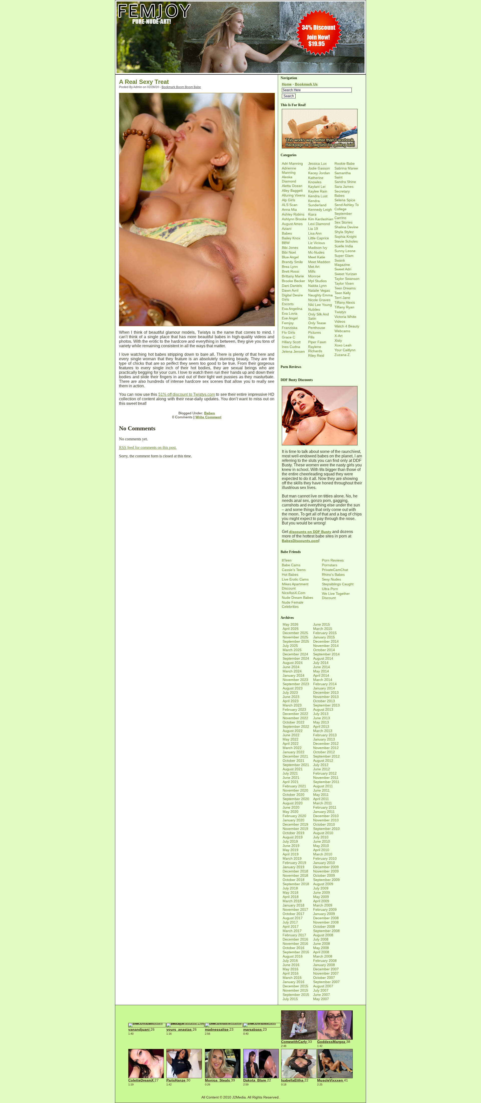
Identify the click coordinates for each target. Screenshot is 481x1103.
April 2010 (321, 850)
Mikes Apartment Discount (295, 586)
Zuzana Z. (342, 355)
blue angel (290, 257)
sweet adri (342, 269)
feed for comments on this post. (148, 447)
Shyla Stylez (344, 232)
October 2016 (293, 948)
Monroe (314, 276)
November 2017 (295, 909)
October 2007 (324, 978)
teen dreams (345, 288)
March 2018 (292, 901)
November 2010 (326, 820)
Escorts (288, 304)
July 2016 (290, 961)
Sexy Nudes (331, 579)
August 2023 (293, 688)
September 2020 (296, 799)
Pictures (314, 332)
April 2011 (321, 799)
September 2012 (326, 756)
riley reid (316, 355)
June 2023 (291, 697)
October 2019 (293, 833)
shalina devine (346, 227)
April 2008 (321, 952)
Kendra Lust (317, 196)
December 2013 (326, 692)
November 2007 (326, 973)
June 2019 (291, 846)
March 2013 (322, 731)
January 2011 (324, 812)
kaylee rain (317, 191)
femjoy (288, 323)
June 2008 (321, 944)
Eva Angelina (292, 309)
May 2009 (321, 897)
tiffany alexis (344, 302)
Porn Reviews (333, 560)
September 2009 (326, 880)
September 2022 (296, 726)
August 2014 (323, 658)
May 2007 (321, 999)
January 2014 (324, 688)
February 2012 (325, 773)
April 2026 (291, 629)
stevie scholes (346, 241)
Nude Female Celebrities (292, 604)
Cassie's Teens (294, 570)
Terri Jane (342, 298)
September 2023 (296, 684)
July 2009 (320, 888)
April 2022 (291, 744)
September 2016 (296, 952)
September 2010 (326, 829)
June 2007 (321, 995)
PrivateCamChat (335, 570)
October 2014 (324, 650)
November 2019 (295, 829)
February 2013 (325, 735)
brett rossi (290, 271)
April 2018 (291, 897)
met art (313, 267)
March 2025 (292, 650)
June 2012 (321, 769)
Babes (209, 413)
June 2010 (321, 841)
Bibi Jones (290, 248)
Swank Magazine (342, 262)
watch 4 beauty (346, 326)
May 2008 (321, 948)
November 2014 (326, 646)
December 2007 (326, 969)
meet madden (319, 262)
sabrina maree (346, 168)
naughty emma (320, 295)
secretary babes (342, 193)
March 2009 (322, 905)
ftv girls (288, 332)
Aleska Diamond (289, 179)
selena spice (344, 200)
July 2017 (290, 922)
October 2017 (293, 914)
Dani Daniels (292, 286)
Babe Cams (291, 565)
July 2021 (290, 773)
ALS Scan (289, 205)
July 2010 (320, 837)
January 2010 (324, 863)
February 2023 (294, 709)
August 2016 (293, 956)
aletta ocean (292, 186)
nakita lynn (317, 286)
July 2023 (290, 692)
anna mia (289, 210)
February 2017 (294, 935)
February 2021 (294, 786)
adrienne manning (289, 170)
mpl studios (317, 281)
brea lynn (290, 267)
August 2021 (293, 769)
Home (287, 84)
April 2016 (291, 973)
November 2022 (295, 718)
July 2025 (290, 646)
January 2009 (324, 914)
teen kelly (342, 293)
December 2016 (295, 939)
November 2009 (326, 871)
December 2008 (326, 918)
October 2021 (293, 761)
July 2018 (290, 888)
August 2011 (323, 786)
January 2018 (293, 905)
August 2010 (323, 833)
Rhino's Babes (333, 575)
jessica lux (317, 163)
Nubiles (314, 309)
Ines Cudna (291, 347)
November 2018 (295, 875)
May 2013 (321, 722)
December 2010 (326, 816)
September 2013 (326, 705)
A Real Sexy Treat (144, 81)
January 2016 (293, 982)
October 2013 (324, 701)
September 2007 (326, 982)
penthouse (316, 328)
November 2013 (326, 697)
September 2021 (296, 765)
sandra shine (345, 182)
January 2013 (324, 739)
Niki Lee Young (320, 305)
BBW (286, 243)
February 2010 (325, 858)
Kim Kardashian (320, 219)
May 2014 (321, 671)
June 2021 (291, 778)
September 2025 (296, 641)
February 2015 (325, 633)
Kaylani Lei (316, 187)
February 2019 (294, 863)
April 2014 (321, 675)
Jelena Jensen (293, 351)
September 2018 (296, 884)
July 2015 (290, 999)
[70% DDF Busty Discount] (319, 444)
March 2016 (292, 978)
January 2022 (293, 752)
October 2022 (293, 722)
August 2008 (323, 935)
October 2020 (293, 795)
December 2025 (295, 633)
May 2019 (290, 850)
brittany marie (293, 276)
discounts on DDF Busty (310, 532)
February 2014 (325, 684)
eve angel (290, 318)
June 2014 (321, 667)
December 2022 (295, 714)
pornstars (329, 565)
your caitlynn (344, 350)
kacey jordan (319, 173)
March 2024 (292, 671)
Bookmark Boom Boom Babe (181, 87)
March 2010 (322, 854)
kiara (312, 214)
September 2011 (326, 782)
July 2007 (320, 990)
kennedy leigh (320, 210)
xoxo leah (342, 345)
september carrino (343, 216)
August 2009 (323, 884)
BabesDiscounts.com (300, 541)
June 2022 (291, 735)
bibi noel (289, 252)
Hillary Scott (291, 342)
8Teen (287, 560)
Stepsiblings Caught (337, 584)
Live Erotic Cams (295, 579)
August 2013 (323, 709)
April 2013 (321, 726)
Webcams (342, 331)
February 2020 (294, 816)
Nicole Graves (319, 300)
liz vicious (316, 243)
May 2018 (290, 892)
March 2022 (292, 748)
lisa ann (315, 233)
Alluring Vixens (293, 195)
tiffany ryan (344, 307)
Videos (339, 321)
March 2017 (292, 931)
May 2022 (290, 739)
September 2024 (296, 658)
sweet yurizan (345, 274)
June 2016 (291, 965)
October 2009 (324, 875)
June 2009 (321, 892)
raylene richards (315, 349)
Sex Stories (343, 222)
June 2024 (291, 667)
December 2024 (295, 654)
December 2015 (295, 986)
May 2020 (290, 812)
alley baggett (292, 191)
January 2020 (293, 820)
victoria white (345, 317)
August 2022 (293, 731)
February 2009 (325, 909)
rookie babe (344, 163)
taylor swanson (346, 279)
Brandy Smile (292, 262)
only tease (317, 323)
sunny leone (344, 251)
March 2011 (322, 803)
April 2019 (291, 854)
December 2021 (295, 756)
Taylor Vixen (344, 283)
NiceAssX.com (293, 593)
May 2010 (321, 846)
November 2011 (325, 778)
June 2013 (321, 718)
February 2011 (324, 807)
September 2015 (296, 995)
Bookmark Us (306, 84)
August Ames (292, 224)
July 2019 (290, 841)
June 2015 (321, 624)
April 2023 (291, 701)
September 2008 (326, 931)
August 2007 (323, 986)
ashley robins (293, 214)
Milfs (311, 271)
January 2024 (293, 675)
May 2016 (290, 969)
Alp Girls (288, 200)
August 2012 (323, 761)
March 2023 (292, 705)
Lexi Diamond (319, 224)
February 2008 (325, 961)
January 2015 (324, 637)
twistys (340, 312)
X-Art (338, 336)
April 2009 (321, 901)
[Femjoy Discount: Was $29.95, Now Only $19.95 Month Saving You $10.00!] (240, 73)
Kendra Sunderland (317, 203)
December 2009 (326, 867)
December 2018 (295, 871)
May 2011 (321, 795)
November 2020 (295, 790)
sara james (343, 187)
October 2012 (324, 752)
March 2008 (322, 956)
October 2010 (324, 824)
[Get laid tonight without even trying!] (319, 147)
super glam (343, 256)
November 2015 (295, 990)
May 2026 (290, 624)
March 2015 (322, 629)
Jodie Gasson (319, 168)
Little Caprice (318, 238)
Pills (311, 337)
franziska (289, 328)
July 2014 (320, 663)
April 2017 (291, 927)
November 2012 (326, 748)
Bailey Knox (291, 238)
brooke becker (293, 281)
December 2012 (326, 744)
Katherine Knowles (315, 180)
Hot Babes (290, 575)
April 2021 (291, 782)
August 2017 (293, 918)
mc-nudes (316, 252)
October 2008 (324, 927)
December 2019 (295, 824)
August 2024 (293, 663)
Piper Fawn (317, 342)
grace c (288, 337)
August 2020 (293, 803)
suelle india (343, 246)
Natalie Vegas (319, 290)
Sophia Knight (345, 237)
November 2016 (295, 944)
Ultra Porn (330, 589)
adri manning (292, 163)
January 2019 (293, 867)
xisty (338, 340)
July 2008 (320, 939)
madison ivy (317, 248)
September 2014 (326, 654)
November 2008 (326, 922)
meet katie (316, 257)
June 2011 (321, 790)
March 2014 (322, 680)
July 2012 (320, 765)
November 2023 (295, 680)
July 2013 (320, 714)
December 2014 (326, 641)
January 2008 (324, 965)
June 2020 (291, 807)
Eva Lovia (289, 313)
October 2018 (293, 880)
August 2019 (293, 837)
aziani (286, 229)
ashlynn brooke (294, 219)
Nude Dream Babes (297, 598)
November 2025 (295, 637)
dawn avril (290, 290)
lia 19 (313, 229)
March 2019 (292, 858)
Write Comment (208, 417)
